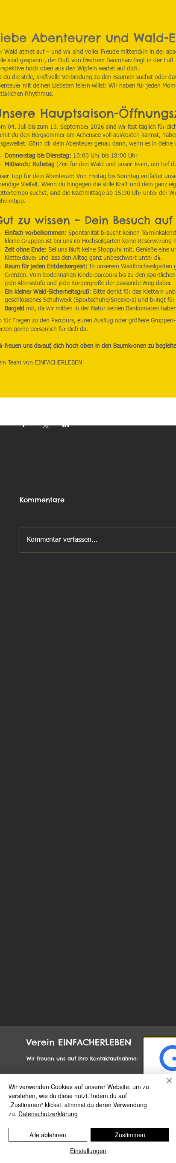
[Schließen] (164, 1085)
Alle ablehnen (47, 1134)
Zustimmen (130, 1134)
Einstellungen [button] (88, 1150)
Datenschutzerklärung (48, 1113)
